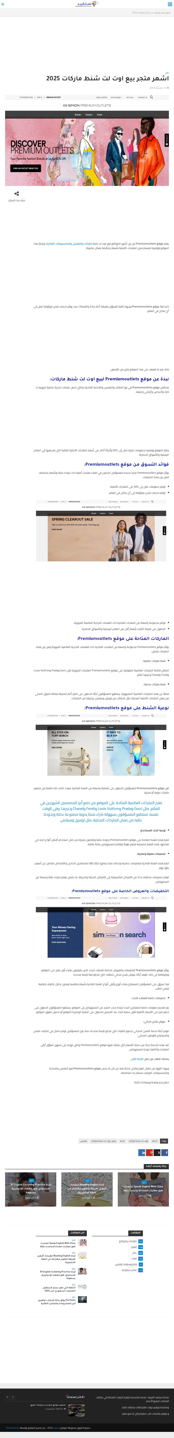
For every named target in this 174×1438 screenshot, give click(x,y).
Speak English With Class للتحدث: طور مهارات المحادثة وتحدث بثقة (143, 1189)
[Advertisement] (87, 45)
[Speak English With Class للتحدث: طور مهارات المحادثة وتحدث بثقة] (82, 1242)
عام (167, 73)
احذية (154, 1141)
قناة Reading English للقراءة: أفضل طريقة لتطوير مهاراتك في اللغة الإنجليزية (87, 1189)
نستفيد (56, 1428)
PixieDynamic (12, 1428)
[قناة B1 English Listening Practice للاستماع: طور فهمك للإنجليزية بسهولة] (82, 1270)
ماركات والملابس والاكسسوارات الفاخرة (69, 243)
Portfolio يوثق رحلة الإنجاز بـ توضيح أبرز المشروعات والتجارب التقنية (56, 1302)
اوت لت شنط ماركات (138, 1141)
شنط (122, 1141)
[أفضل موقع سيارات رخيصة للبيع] (76, 1411)
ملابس (83, 1141)
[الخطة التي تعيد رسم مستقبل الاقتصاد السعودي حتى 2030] (82, 1286)
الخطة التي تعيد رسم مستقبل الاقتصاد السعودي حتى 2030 (59, 1289)
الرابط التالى (137, 1058)
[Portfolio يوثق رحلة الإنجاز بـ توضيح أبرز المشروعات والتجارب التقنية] (82, 1299)
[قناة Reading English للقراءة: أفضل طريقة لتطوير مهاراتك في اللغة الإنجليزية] (82, 1255)
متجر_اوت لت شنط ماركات (103, 1141)
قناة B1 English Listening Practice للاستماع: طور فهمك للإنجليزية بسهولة (31, 1189)
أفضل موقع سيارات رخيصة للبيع (48, 1405)
